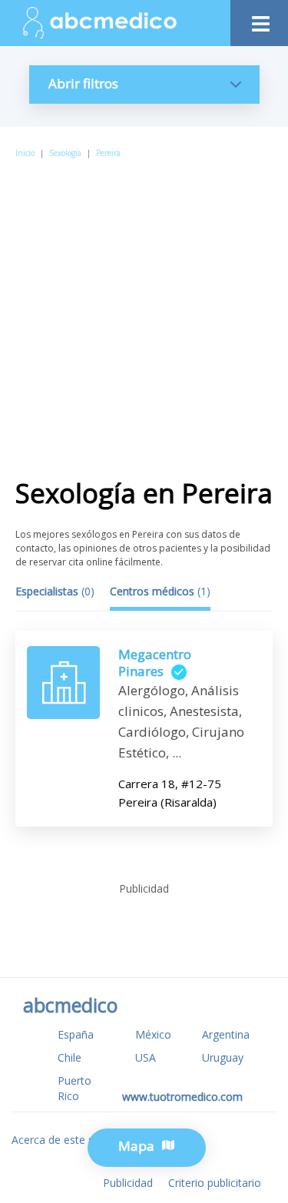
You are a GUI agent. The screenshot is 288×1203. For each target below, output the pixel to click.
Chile (69, 1057)
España (76, 1034)
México (153, 1034)
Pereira (108, 152)
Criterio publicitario (214, 1182)
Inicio (25, 152)
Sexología (65, 152)
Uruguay (222, 1057)
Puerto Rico (74, 1088)
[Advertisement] (144, 312)
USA (145, 1057)
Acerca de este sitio (60, 1139)
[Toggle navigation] (259, 19)
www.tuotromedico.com (182, 1096)
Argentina (226, 1034)
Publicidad (128, 1182)
